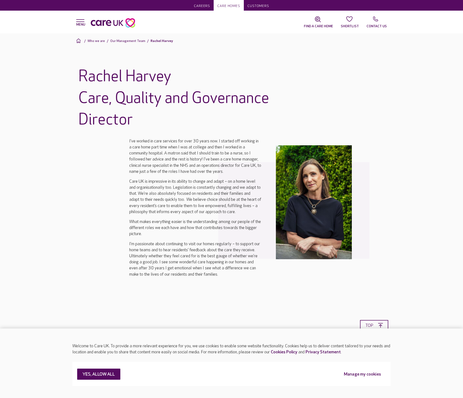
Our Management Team (127, 41)
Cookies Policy (284, 352)
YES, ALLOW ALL (98, 374)
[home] (79, 40)
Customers (258, 6)
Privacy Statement (323, 352)
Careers (202, 6)
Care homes (228, 6)
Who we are (96, 41)
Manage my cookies (362, 374)
